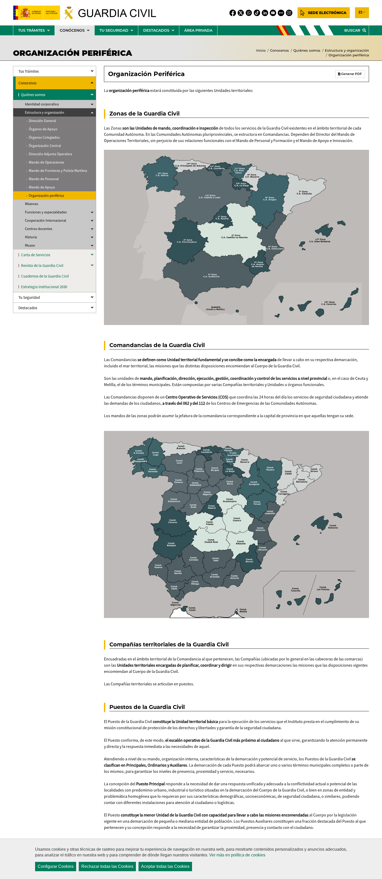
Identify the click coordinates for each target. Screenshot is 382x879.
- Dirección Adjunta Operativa (49, 154)
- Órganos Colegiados (43, 137)
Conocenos (279, 50)
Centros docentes (38, 228)
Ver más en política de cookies (237, 855)
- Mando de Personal (42, 179)
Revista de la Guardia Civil (42, 265)
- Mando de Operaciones (45, 162)
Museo (30, 245)
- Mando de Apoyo (40, 187)
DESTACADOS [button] (161, 31)
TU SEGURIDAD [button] (119, 31)
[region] (191, 859)
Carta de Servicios (35, 254)
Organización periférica (348, 55)
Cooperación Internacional (45, 220)
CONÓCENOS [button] (77, 31)
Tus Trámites (28, 71)
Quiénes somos (306, 50)
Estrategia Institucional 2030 (44, 286)
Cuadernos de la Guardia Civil (45, 276)
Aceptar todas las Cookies (165, 866)
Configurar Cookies (56, 866)
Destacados (27, 307)
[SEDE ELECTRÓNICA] (324, 12)
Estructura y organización (347, 50)
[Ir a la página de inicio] (88, 12)
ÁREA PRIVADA (198, 30)
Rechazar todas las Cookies (107, 866)
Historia (31, 237)
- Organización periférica (45, 195)
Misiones (31, 203)
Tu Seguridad (29, 297)
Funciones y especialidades (46, 212)
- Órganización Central (43, 145)
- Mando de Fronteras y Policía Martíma (56, 170)
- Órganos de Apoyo (41, 129)
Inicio (261, 50)
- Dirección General (41, 120)
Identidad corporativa (42, 104)
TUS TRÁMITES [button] (36, 31)
